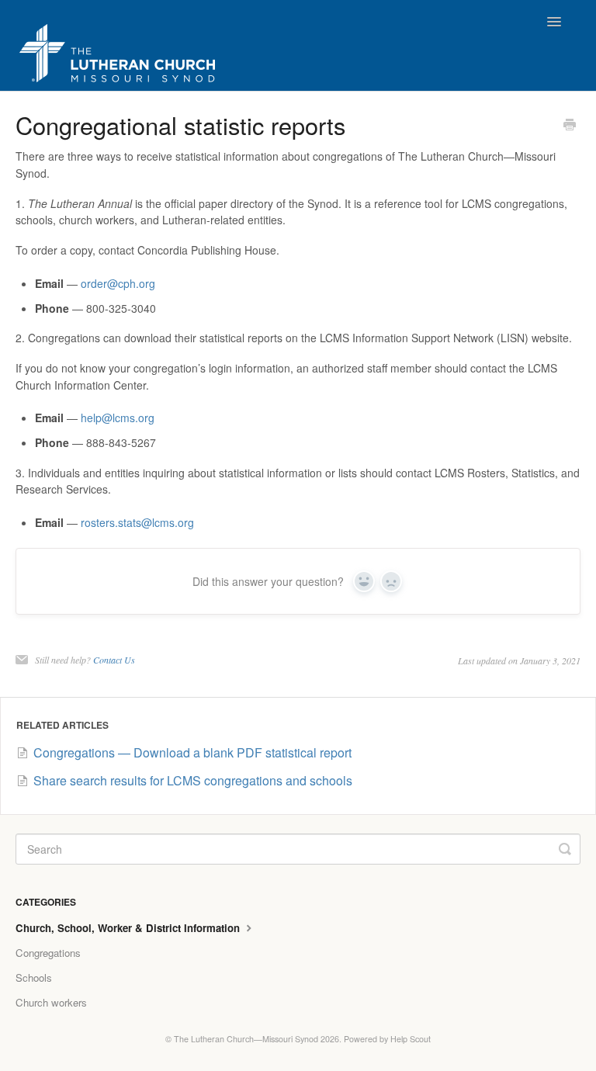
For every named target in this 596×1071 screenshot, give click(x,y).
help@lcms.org (117, 417)
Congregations (48, 952)
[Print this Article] (569, 125)
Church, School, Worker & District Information (129, 927)
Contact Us (114, 659)
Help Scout (410, 1039)
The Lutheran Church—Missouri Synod (246, 1039)
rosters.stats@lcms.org (137, 522)
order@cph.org (118, 283)
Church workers (51, 1002)
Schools (34, 977)
